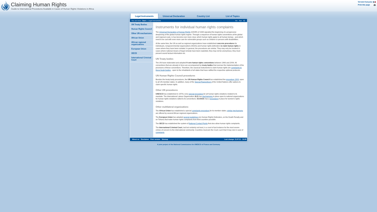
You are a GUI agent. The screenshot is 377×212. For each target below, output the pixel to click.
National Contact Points (198, 123)
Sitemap (165, 139)
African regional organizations (138, 43)
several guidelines (191, 117)
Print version (155, 139)
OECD (134, 53)
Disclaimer (145, 139)
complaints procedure (201, 111)
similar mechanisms (235, 111)
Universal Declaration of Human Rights (174, 32)
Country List (203, 16)
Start (144, 20)
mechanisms (207, 96)
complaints (160, 132)
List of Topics (233, 16)
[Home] (5, 5)
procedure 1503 (232, 79)
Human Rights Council (141, 29)
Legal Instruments (144, 16)
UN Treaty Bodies (139, 24)
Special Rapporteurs (203, 82)
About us (135, 139)
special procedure (196, 94)
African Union (137, 38)
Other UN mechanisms (141, 33)
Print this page (364, 5)
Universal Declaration (174, 16)
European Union (138, 49)
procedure (214, 99)
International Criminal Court (141, 59)
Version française (365, 2)
